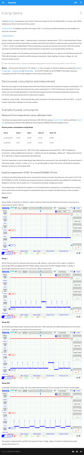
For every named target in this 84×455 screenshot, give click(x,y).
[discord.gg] (73, 451)
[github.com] (81, 451)
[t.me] (77, 451)
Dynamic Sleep (7, 28)
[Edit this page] (81, 13)
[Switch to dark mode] (76, 2)
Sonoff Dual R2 (58, 120)
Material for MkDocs (14, 451)
